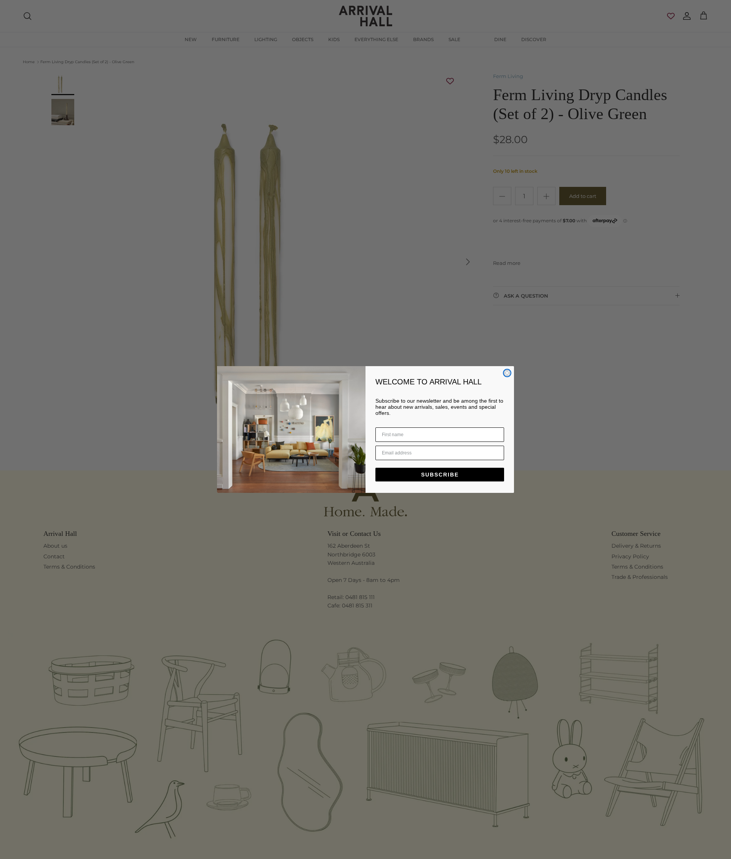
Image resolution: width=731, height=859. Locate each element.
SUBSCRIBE (440, 475)
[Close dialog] (507, 373)
